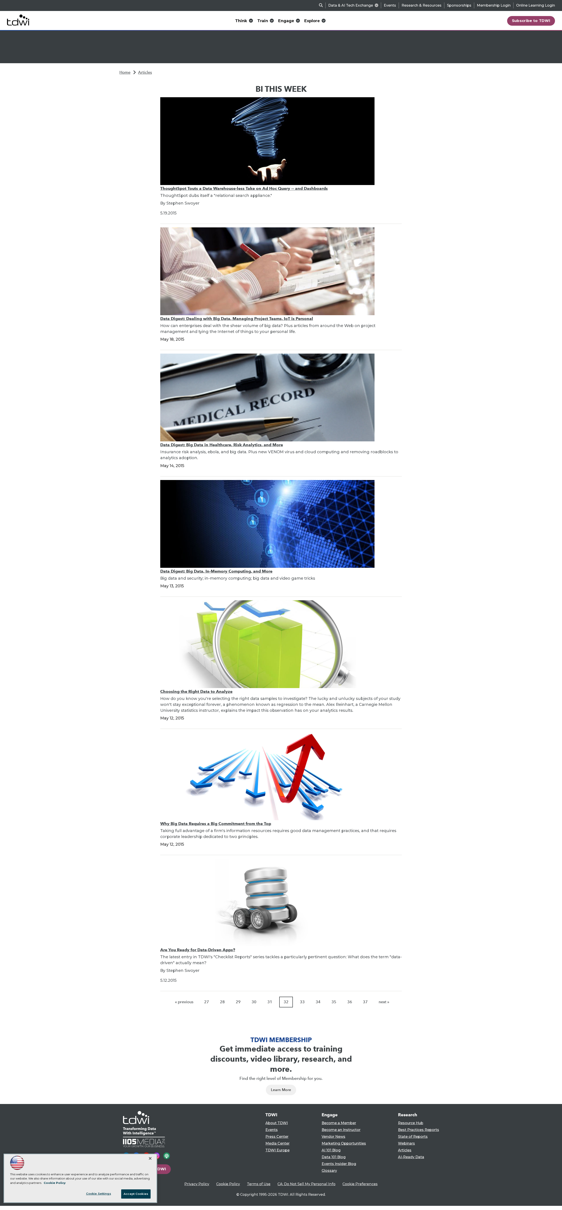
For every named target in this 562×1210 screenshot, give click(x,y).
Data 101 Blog (334, 1157)
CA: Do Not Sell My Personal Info (306, 1184)
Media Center (277, 1143)
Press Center (276, 1136)
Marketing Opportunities (344, 1143)
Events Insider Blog (339, 1164)
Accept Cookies (136, 1194)
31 (269, 1002)
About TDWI (276, 1123)
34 (318, 1002)
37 (365, 1002)
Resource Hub (410, 1123)
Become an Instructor (341, 1130)
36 (349, 1002)
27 (206, 1002)
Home (124, 72)
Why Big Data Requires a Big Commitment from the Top (215, 823)
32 (286, 1002)
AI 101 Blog (331, 1150)
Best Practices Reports (418, 1130)
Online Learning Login (535, 5)
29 (238, 1002)
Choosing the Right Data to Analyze (196, 691)
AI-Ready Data (411, 1157)
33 (302, 1002)
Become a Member (339, 1123)
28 (222, 1002)
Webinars (406, 1143)
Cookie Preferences (360, 1184)
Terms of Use (258, 1184)
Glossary (329, 1171)
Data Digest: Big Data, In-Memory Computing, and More (216, 571)
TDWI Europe (277, 1150)
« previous (184, 1002)
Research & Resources (421, 5)
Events (390, 5)
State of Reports (413, 1136)
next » (384, 1002)
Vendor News (333, 1136)
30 (254, 1002)
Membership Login (494, 5)
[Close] (150, 1158)
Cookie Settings (98, 1193)
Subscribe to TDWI (531, 20)
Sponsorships (459, 5)
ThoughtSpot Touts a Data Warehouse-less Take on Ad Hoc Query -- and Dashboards (244, 188)
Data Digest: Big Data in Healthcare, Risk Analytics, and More (221, 444)
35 (333, 1002)
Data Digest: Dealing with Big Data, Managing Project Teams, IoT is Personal (236, 318)
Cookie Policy (228, 1184)
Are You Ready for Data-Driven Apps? (197, 949)
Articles (145, 72)
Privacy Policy (196, 1184)
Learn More (281, 1090)
